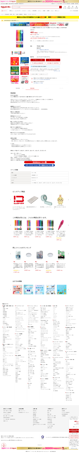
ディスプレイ (17, 339)
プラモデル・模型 (56, 326)
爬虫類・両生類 (55, 369)
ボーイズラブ (30, 369)
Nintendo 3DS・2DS (44, 333)
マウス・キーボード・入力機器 (20, 348)
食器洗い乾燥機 (5, 369)
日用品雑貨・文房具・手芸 (9, 14)
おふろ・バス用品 (56, 347)
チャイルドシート (56, 353)
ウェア (67, 317)
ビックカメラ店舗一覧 (66, 3)
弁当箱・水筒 (43, 316)
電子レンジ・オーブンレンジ (7, 347)
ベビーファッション (56, 344)
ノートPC (17, 336)
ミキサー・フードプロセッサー (8, 364)
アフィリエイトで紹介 (51, 424)
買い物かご (35, 410)
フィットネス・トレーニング (70, 319)
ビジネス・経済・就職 (31, 358)
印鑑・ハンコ (68, 330)
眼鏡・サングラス (69, 325)
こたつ (4, 333)
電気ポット (5, 359)
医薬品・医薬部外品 (44, 351)
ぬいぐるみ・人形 (56, 321)
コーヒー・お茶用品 (44, 321)
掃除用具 (67, 332)
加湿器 (4, 340)
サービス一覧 (33, 451)
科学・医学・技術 (31, 372)
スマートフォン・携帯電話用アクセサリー (33, 311)
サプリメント (43, 380)
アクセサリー (30, 337)
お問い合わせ (49, 427)
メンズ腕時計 (68, 343)
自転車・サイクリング (69, 307)
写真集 (29, 379)
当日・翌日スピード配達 (7, 410)
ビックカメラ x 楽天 (4, 3)
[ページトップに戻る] (77, 301)
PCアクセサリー (18, 338)
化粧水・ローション (44, 367)
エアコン (39, 10)
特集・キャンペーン (22, 410)
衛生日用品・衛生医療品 (45, 354)
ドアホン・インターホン (57, 380)
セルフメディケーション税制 (6, 440)
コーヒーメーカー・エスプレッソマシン (8, 354)
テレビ (52, 10)
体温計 (16, 381)
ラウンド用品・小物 (69, 316)
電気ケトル (5, 361)
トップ (2, 14)
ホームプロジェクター (19, 317)
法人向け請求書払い (36, 422)
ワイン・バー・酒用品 (44, 323)
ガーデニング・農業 (56, 386)
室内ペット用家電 (56, 373)
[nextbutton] (68, 200)
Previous (9, 24)
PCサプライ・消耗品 (18, 344)
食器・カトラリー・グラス (45, 310)
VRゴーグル (30, 324)
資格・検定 (30, 378)
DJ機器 (29, 340)
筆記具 (25, 14)
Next (69, 24)
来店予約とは (73, 448)
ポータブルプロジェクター (19, 331)
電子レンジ (57, 10)
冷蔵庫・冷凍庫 (5, 308)
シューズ (67, 313)
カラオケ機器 (30, 344)
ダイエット (42, 381)
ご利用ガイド (53, 3)
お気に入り (35, 412)
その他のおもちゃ (56, 339)
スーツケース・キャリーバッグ (71, 354)
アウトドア (68, 322)
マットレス (68, 362)
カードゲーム (55, 332)
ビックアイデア (17, 10)
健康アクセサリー (44, 387)
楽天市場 (76, 3)
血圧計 (16, 380)
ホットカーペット (6, 331)
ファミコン (42, 346)
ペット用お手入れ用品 (57, 362)
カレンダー (30, 360)
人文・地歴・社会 (31, 364)
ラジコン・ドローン (56, 329)
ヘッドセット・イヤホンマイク (33, 317)
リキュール (55, 313)
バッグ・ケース (68, 314)
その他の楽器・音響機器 (32, 346)
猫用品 (54, 359)
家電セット (11, 10)
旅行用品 (67, 357)
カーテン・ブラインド (69, 378)
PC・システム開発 (31, 373)
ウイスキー (55, 307)
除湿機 (4, 342)
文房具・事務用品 (19, 14)
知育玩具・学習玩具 (56, 323)
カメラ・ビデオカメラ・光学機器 (20, 311)
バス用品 (67, 336)
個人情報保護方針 (65, 414)
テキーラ (54, 317)
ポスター (29, 381)
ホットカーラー (18, 365)
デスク (67, 371)
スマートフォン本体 (31, 307)
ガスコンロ (5, 358)
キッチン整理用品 (44, 314)
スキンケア (42, 366)
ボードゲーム (55, 333)
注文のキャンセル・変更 (51, 415)
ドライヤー (24, 10)
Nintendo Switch (43, 328)
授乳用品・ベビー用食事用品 (58, 350)
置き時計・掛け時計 (69, 381)
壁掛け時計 (68, 346)
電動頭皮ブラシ (18, 368)
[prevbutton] (10, 200)
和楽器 (29, 343)
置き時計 (67, 347)
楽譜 (29, 357)
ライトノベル (30, 376)
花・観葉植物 (55, 390)
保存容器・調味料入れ (44, 311)
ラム (54, 311)
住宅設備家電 (5, 323)
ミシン (4, 320)
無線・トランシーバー (19, 327)
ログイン (71, 10)
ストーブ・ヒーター (6, 330)
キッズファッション (56, 343)
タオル (67, 339)
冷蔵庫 (44, 10)
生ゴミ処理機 (5, 374)
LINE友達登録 (49, 422)
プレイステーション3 (44, 339)
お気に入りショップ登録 (51, 417)
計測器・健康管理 (44, 383)
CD (28, 386)
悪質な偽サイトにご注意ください (16, 440)
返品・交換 (49, 414)
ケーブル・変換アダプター (32, 314)
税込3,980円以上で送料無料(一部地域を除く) (16, 3)
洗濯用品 (67, 333)
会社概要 (72, 3)
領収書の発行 (49, 419)
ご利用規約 (64, 415)
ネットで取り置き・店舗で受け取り (9, 419)
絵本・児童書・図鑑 (31, 351)
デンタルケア (17, 367)
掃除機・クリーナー (6, 317)
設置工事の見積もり (6, 417)
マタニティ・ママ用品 (57, 346)
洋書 (29, 375)
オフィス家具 (68, 388)
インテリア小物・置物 (69, 390)
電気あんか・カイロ (6, 336)
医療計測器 (42, 360)
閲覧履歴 (34, 414)
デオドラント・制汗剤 (44, 373)
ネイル (42, 372)
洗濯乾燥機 (5, 311)
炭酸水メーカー (5, 368)
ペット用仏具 (55, 372)
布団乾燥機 (5, 314)
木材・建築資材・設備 (57, 385)
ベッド (67, 365)
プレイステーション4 (44, 331)
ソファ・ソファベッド (69, 367)
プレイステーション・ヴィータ (46, 337)
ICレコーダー (17, 321)
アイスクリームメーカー (7, 375)
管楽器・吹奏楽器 (31, 332)
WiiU (41, 342)
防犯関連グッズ (68, 395)
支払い (48, 412)
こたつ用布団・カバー (69, 387)
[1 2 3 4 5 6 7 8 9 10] (34, 41)
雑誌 (29, 363)
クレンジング (43, 369)
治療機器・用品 (43, 353)
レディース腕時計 (69, 344)
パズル (54, 330)
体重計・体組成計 (18, 378)
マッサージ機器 (18, 371)
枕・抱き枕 (68, 364)
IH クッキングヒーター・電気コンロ (8, 366)
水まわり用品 (43, 324)
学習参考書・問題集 (31, 366)
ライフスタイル (30, 361)
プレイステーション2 (44, 340)
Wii (41, 343)
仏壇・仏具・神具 (69, 400)
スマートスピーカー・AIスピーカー (20, 329)
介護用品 (42, 359)
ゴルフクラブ (68, 311)
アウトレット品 (68, 394)
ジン (54, 310)
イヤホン (29, 10)
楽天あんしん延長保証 (7, 412)
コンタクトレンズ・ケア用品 (45, 357)
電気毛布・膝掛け (6, 334)
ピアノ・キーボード (31, 328)
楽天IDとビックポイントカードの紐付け (39, 425)
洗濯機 (48, 10)
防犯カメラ (55, 382)
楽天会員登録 (76, 10)
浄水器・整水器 (5, 371)
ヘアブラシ (17, 358)
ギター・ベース (30, 335)
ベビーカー (55, 352)
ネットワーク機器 (18, 345)
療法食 (54, 375)
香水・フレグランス (44, 376)
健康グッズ (42, 386)
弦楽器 (29, 341)
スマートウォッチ (69, 349)
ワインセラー (5, 362)
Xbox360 (42, 336)
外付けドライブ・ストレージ (20, 347)
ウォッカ (54, 314)
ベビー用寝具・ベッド (57, 349)
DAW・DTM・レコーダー (32, 331)
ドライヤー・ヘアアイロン (19, 357)
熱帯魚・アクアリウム (57, 363)
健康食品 (42, 384)
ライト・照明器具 (6, 324)
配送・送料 (49, 410)
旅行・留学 (30, 354)
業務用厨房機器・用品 (44, 320)
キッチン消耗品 (43, 313)
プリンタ (16, 341)
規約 (76, 448)
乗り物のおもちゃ (56, 324)
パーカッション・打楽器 (32, 338)
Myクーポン (35, 417)
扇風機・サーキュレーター (7, 339)
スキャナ (16, 342)
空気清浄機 (34, 10)
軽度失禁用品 (43, 362)
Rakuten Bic (5, 7)
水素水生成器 (5, 372)
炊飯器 (4, 348)
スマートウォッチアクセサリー (33, 320)
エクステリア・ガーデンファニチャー (58, 389)
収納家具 (67, 377)
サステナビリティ (46, 451)
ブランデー (55, 316)
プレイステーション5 (44, 330)
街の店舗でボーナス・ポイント (24, 412)
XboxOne (42, 334)
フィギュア (55, 327)
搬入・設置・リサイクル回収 (8, 415)
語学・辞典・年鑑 (31, 370)
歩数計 (16, 377)
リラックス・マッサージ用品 (45, 389)
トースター (5, 351)
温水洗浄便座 (17, 374)
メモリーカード (18, 324)
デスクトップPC (18, 335)
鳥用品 (54, 366)
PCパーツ (17, 351)
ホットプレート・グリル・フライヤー (8, 356)
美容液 (42, 370)
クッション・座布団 (69, 368)
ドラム (29, 334)
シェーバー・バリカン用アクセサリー (20, 362)
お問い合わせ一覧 (40, 451)
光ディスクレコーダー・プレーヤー (20, 315)
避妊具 (42, 356)
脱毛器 (16, 364)
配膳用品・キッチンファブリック (46, 318)
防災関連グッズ (55, 383)
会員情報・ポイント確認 (37, 419)
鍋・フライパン (43, 307)
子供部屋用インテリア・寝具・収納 (71, 375)
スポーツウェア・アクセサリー (71, 323)
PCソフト (17, 353)
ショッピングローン (6, 414)
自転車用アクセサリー (69, 310)
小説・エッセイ (30, 367)
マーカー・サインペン (32, 14)
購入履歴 (34, 415)
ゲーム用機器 (17, 350)
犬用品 (54, 360)
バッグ (67, 355)
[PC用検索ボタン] (60, 7)
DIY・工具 (55, 379)
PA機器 (29, 329)
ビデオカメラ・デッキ (19, 318)
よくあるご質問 (59, 3)
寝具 (66, 361)
